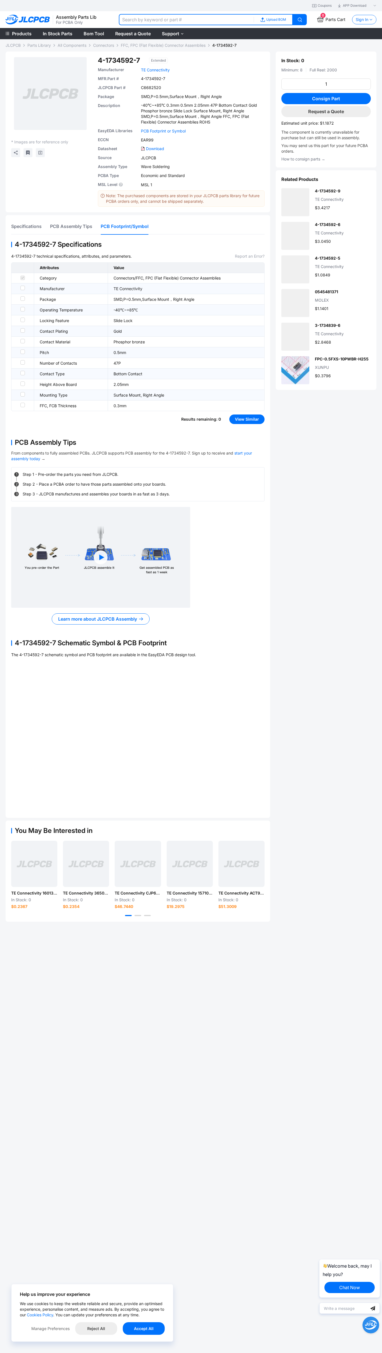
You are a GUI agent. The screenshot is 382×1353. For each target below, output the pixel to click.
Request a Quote (326, 111)
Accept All (144, 1328)
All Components (72, 45)
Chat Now (349, 1287)
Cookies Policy (40, 1314)
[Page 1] (128, 915)
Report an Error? (250, 256)
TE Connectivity (155, 69)
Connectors (103, 45)
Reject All (96, 1328)
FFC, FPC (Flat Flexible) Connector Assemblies (163, 45)
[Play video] (101, 557)
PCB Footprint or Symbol (163, 131)
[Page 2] (138, 915)
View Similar (247, 419)
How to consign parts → (303, 159)
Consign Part (326, 98)
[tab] (26, 226)
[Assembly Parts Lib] (28, 19)
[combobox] (186, 20)
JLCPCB (13, 45)
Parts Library (39, 45)
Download (155, 148)
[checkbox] (22, 278)
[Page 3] (147, 915)
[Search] (300, 19)
